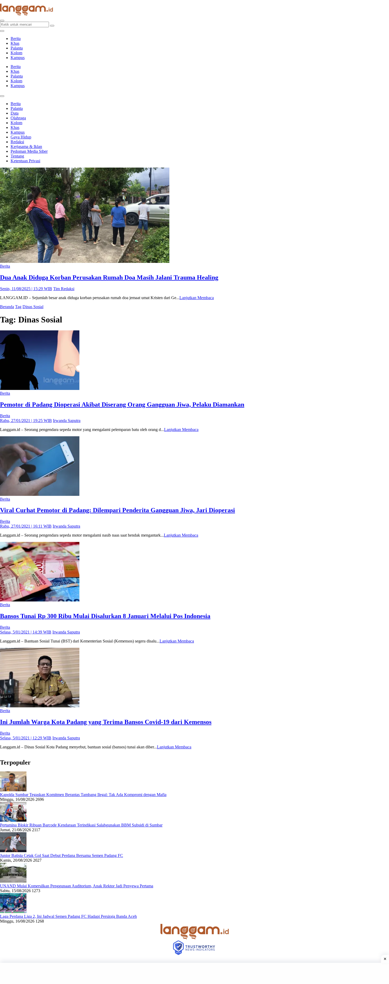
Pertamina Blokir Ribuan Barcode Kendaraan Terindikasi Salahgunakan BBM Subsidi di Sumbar (81, 825)
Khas (15, 43)
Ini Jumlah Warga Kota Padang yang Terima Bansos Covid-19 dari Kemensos (105, 721)
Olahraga (18, 118)
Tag (18, 306)
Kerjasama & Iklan (26, 146)
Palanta (17, 48)
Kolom (16, 53)
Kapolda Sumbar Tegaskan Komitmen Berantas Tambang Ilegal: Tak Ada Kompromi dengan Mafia (83, 794)
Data (15, 113)
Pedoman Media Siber (29, 151)
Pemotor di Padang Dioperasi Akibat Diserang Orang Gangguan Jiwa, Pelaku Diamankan (122, 404)
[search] (2, 20)
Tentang (17, 156)
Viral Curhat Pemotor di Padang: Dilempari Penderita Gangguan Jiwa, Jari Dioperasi (117, 510)
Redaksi (17, 142)
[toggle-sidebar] (2, 31)
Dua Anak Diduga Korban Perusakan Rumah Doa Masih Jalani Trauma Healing (109, 277)
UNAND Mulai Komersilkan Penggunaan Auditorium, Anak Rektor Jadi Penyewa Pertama (76, 886)
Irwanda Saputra (66, 420)
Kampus (18, 57)
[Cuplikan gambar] (13, 790)
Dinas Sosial (32, 306)
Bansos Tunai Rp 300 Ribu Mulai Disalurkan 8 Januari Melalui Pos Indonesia (105, 616)
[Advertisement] (194, 973)
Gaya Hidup (21, 137)
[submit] (52, 25)
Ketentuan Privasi (25, 161)
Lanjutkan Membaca (196, 297)
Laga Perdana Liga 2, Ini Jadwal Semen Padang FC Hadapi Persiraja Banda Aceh (68, 916)
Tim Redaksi (63, 288)
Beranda (7, 306)
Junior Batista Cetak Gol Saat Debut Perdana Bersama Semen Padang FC (61, 855)
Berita (16, 38)
